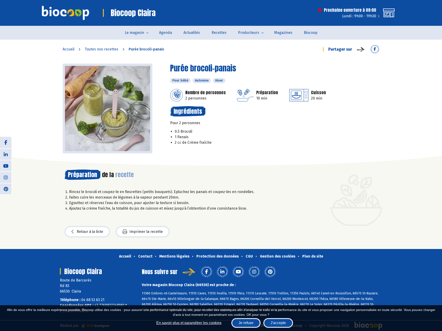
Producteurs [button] (248, 32)
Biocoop (310, 32)
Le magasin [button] (134, 32)
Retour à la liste (90, 231)
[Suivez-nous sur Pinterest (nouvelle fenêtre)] (6, 188)
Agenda (165, 32)
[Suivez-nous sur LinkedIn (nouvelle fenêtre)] (6, 154)
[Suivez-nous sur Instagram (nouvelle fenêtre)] (6, 177)
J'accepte (278, 323)
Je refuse (245, 323)
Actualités (191, 32)
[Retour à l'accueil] (65, 13)
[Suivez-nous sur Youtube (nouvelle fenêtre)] (6, 165)
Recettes (219, 32)
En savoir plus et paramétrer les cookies (188, 323)
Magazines (283, 32)
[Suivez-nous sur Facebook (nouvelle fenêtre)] (6, 142)
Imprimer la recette (146, 231)
